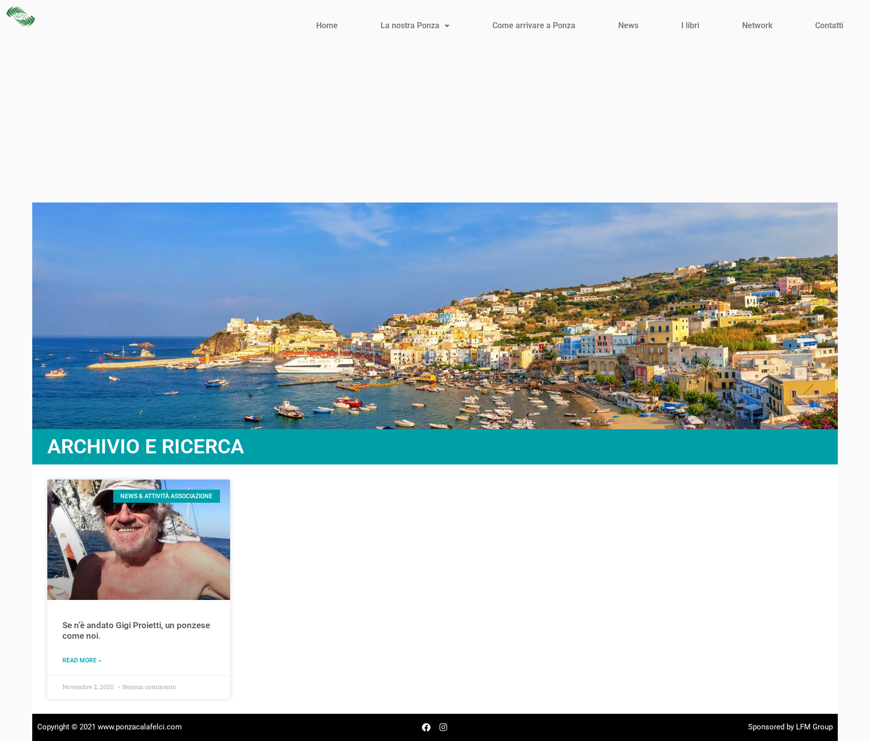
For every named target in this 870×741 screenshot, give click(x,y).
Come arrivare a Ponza (533, 25)
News (628, 25)
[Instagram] (443, 727)
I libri (690, 25)
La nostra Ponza (410, 25)
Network (757, 25)
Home (327, 25)
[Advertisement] (435, 126)
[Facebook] (426, 727)
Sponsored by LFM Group (790, 726)
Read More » (81, 660)
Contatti (829, 25)
